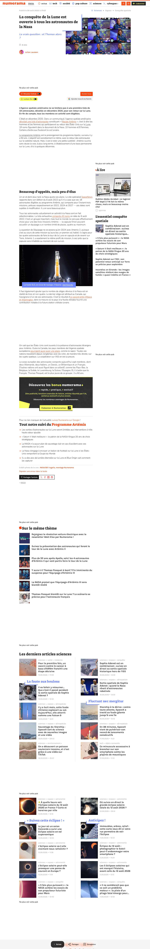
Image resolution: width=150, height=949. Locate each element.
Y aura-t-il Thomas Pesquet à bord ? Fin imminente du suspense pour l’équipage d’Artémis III (62, 571)
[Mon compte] (123, 3)
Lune (88, 124)
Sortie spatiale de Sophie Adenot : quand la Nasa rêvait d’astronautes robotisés (114, 687)
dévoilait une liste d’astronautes (34, 121)
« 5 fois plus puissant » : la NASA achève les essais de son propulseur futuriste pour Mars (112, 240)
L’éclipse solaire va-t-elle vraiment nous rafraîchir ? (53, 847)
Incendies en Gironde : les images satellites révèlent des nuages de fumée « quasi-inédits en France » (113, 272)
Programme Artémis (69, 424)
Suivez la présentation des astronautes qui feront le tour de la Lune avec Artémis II (61, 547)
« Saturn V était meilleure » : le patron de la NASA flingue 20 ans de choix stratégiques (112, 251)
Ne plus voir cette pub (28, 87)
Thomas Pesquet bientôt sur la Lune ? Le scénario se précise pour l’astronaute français (61, 595)
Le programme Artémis (29, 135)
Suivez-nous (86, 94)
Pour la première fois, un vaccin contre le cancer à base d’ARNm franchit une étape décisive (53, 667)
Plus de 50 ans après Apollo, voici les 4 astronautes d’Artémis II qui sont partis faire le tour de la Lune (60, 559)
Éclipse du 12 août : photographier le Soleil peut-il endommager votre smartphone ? (114, 850)
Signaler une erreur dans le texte (33, 471)
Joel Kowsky (68, 285)
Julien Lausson (31, 52)
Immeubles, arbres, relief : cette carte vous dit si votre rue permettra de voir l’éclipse (115, 830)
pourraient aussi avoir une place (45, 351)
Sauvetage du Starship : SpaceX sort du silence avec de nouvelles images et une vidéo (52, 731)
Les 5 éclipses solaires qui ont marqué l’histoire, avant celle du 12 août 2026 (115, 868)
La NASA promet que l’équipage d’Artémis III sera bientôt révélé (59, 583)
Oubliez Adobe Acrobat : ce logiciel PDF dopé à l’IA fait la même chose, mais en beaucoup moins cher (113, 203)
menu (31, 3)
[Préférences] (128, 3)
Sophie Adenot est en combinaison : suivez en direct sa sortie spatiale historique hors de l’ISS (117, 230)
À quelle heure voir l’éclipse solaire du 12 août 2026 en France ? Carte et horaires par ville (53, 806)
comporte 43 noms (61, 216)
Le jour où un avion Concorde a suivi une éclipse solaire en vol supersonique (50, 830)
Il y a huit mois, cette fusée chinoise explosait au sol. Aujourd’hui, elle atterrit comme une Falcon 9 (53, 711)
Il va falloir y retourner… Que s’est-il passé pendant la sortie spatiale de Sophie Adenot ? (53, 691)
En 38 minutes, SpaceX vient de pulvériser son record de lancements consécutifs (113, 731)
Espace (108, 10)
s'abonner (140, 3)
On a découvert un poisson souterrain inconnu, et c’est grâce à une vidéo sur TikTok (53, 750)
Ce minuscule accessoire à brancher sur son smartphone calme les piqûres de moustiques (115, 750)
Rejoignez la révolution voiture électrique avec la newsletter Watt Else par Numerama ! (59, 535)
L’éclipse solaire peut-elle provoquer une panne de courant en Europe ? (52, 868)
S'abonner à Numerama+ (53, 408)
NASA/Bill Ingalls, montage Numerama (57, 467)
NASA (23, 482)
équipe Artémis (69, 121)
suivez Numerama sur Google (65, 420)
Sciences (98, 10)
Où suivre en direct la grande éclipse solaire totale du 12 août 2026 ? (113, 805)
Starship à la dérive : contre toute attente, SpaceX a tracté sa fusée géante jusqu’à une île (115, 711)
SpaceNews (87, 197)
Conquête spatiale (123, 10)
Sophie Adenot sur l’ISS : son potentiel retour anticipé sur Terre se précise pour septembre (113, 262)
